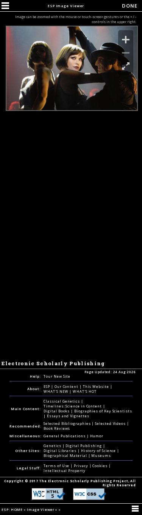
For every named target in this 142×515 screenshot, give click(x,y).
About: (34, 388)
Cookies (100, 465)
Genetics (53, 445)
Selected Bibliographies (68, 423)
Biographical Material (66, 455)
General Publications (65, 436)
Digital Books (57, 411)
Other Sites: (28, 450)
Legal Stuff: (29, 468)
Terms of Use (57, 465)
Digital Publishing (84, 445)
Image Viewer (41, 509)
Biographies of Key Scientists (103, 411)
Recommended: (25, 426)
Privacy (81, 465)
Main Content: (26, 408)
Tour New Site (57, 376)
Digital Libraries (61, 450)
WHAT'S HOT (84, 391)
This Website (96, 386)
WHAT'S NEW (56, 391)
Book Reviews (57, 428)
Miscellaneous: (25, 436)
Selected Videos (111, 423)
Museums (101, 455)
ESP (47, 386)
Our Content (67, 386)
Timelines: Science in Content (73, 406)
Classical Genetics (62, 401)
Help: (35, 376)
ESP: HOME (12, 509)
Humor (97, 436)
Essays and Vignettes (68, 416)
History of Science (99, 450)
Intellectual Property (64, 470)
